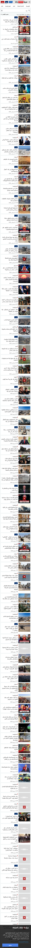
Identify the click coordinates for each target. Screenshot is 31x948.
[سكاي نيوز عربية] (21, 2)
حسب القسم (5, 14)
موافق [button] (10, 945)
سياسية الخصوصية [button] (23, 941)
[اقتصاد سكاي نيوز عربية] (11, 2)
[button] (2, 10)
